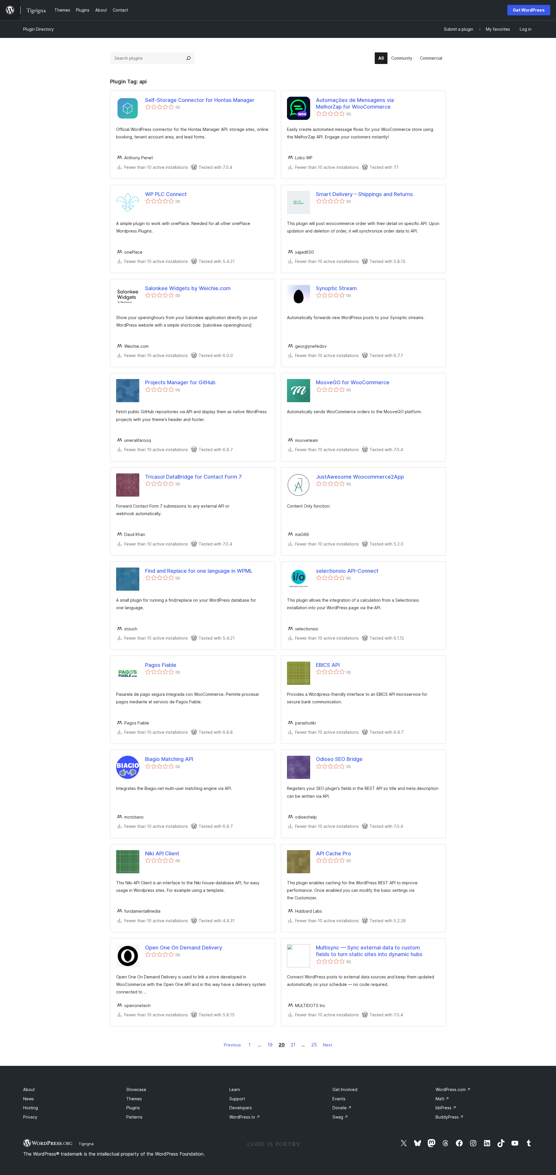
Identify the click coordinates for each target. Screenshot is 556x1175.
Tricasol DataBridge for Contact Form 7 (193, 477)
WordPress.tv (244, 1116)
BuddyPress (450, 1116)
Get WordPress (529, 10)
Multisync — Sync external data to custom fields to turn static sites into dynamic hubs (369, 951)
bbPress (446, 1107)
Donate (342, 1107)
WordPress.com (453, 1089)
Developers (240, 1107)
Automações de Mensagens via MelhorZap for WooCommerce (355, 103)
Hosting (30, 1107)
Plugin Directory (38, 29)
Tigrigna (86, 1143)
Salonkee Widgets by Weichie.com (188, 288)
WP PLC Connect (166, 194)
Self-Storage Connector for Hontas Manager (200, 100)
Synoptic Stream (336, 288)
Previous (232, 1044)
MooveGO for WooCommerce (352, 382)
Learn (234, 1089)
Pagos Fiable (160, 665)
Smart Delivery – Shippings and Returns (364, 194)
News (28, 1098)
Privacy (30, 1116)
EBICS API (328, 665)
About (29, 1089)
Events (338, 1098)
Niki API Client (162, 853)
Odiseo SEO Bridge (339, 759)
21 (293, 1045)
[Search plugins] (188, 58)
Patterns (134, 1116)
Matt (442, 1098)
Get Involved (344, 1089)
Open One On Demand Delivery (183, 948)
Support (237, 1098)
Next (327, 1044)
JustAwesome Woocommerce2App (360, 477)
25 (314, 1045)
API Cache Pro (333, 853)
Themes (134, 1098)
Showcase (136, 1089)
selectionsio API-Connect (347, 571)
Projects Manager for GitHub (180, 382)
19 (270, 1045)
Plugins (133, 1107)
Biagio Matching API (169, 759)
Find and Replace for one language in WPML (199, 571)
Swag (340, 1116)
